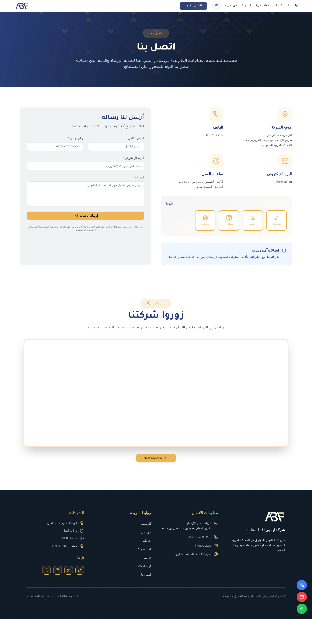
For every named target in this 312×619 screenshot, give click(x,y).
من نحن (232, 5)
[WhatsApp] (46, 570)
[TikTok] (79, 570)
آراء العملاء (144, 566)
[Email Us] (302, 597)
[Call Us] (302, 585)
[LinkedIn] (57, 570)
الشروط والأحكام (86, 226)
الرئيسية (293, 5)
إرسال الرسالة (89, 215)
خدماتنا (278, 5)
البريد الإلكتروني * (133, 158)
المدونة (246, 5)
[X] (68, 570)
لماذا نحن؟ (262, 5)
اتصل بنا (146, 574)
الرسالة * (138, 177)
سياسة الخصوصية (85, 230)
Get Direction (152, 458)
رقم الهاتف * (75, 138)
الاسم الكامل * (135, 138)
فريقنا (147, 557)
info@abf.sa (203, 545)
